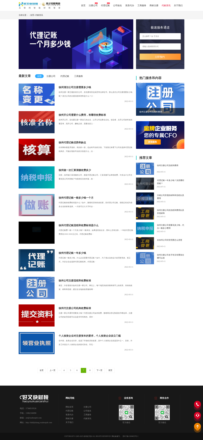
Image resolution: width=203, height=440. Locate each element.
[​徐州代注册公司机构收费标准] (37, 326)
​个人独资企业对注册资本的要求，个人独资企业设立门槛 (90, 335)
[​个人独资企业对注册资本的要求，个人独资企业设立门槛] (37, 353)
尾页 (110, 370)
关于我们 (178, 5)
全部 (39, 76)
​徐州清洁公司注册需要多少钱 (75, 87)
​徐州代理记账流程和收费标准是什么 (78, 225)
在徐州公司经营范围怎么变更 (169, 240)
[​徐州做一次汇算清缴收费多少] (37, 188)
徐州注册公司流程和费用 (150, 112)
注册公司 (93, 5)
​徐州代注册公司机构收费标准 (75, 308)
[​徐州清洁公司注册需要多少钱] (37, 105)
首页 (83, 5)
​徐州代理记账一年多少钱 (72, 253)
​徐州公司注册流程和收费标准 (75, 280)
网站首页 (69, 407)
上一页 (52, 370)
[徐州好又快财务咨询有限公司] (39, 8)
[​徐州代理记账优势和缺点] (37, 160)
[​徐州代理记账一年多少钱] (37, 271)
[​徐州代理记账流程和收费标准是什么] (37, 243)
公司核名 (117, 5)
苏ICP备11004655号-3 (130, 436)
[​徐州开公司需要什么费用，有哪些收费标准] (37, 133)
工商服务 (141, 5)
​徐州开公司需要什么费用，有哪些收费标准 (82, 114)
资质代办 (129, 5)
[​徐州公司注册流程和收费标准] (37, 298)
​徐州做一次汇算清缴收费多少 (75, 170)
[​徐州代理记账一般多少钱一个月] (37, 215)
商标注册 (154, 5)
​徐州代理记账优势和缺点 (72, 142)
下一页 (99, 370)
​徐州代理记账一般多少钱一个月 (76, 197)
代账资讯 (166, 5)
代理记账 (105, 5)
